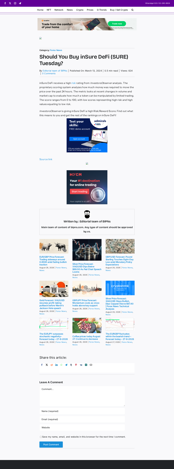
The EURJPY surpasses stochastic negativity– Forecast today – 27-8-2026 (53, 336)
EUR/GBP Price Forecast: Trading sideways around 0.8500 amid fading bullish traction (53, 260)
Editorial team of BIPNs (55, 70)
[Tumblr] (71, 368)
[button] (132, 9)
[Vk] (81, 368)
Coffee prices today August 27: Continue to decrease (86, 337)
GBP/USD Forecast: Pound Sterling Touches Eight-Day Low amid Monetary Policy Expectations (119, 260)
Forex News (56, 50)
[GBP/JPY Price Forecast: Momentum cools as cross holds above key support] (87, 289)
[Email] (90, 368)
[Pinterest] (76, 368)
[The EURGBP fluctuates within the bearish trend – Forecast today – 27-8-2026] (120, 324)
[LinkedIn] (56, 368)
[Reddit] (51, 368)
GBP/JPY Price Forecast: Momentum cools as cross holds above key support (85, 303)
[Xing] (86, 368)
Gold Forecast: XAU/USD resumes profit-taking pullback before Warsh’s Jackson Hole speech (52, 304)
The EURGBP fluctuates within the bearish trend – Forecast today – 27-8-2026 (120, 336)
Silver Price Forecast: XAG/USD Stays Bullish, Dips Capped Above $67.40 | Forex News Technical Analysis (119, 303)
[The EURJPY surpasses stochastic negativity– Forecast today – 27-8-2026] (54, 324)
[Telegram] (66, 368)
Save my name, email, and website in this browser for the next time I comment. (84, 436)
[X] (46, 368)
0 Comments (48, 73)
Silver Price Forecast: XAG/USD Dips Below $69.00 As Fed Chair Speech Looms (86, 268)
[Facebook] (41, 368)
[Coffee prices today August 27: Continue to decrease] (87, 325)
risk (74, 83)
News (41, 270)
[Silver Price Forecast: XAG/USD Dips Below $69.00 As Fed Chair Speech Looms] (87, 250)
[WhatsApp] (61, 368)
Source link (45, 159)
